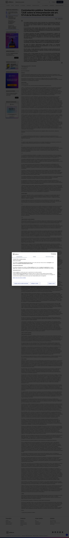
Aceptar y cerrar (52, 283)
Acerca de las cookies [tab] (50, 256)
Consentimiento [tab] (19, 256)
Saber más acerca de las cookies (19, 277)
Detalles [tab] (34, 256)
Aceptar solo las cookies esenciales (21, 283)
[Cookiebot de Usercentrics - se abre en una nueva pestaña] (51, 254)
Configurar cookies (34, 283)
